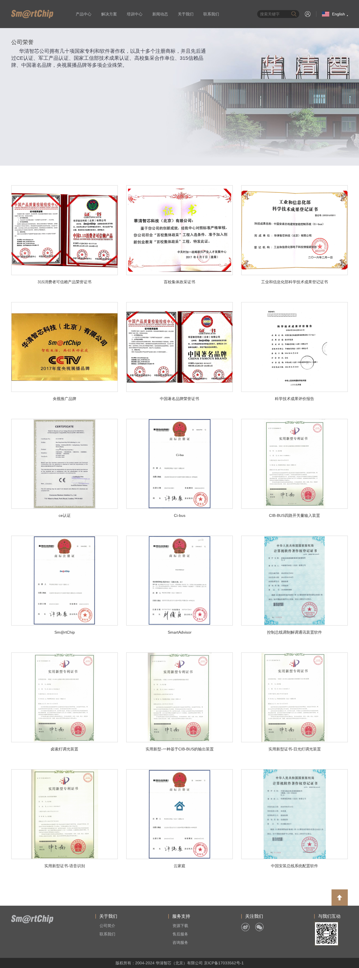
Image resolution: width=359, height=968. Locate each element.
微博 (245, 927)
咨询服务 (180, 942)
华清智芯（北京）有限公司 (32, 14)
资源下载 (180, 925)
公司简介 (107, 925)
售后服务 (180, 934)
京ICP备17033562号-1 (224, 963)
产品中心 (83, 14)
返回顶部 (340, 897)
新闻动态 (160, 14)
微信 (259, 927)
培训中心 (134, 14)
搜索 (293, 14)
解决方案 (109, 14)
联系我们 (211, 14)
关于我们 (186, 14)
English (338, 14)
